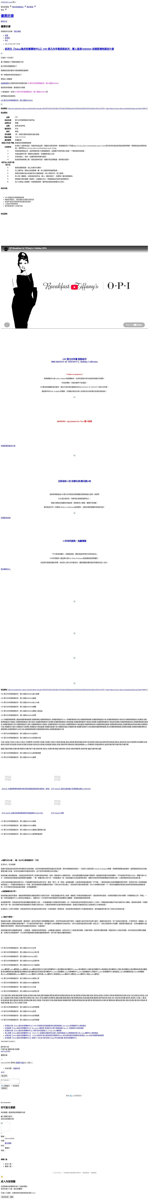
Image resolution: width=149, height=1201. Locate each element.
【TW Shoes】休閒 (57, 813)
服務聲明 (93, 1172)
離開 (11, 1197)
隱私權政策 (86, 1172)
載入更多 (4, 1076)
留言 (22, 1063)
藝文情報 (17, 31)
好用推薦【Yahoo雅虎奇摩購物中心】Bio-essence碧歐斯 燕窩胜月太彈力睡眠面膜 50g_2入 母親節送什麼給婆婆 (44, 1028)
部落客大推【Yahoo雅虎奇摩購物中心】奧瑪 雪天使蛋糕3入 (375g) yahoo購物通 (33, 1030)
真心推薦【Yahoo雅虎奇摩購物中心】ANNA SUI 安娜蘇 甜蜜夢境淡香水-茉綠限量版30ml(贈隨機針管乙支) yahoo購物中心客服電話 (51, 1033)
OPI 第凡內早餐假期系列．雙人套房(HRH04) (17, 100)
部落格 (7, 38)
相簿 (6, 35)
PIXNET (59, 1172)
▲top (2, 1072)
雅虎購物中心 (6, 569)
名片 (6, 40)
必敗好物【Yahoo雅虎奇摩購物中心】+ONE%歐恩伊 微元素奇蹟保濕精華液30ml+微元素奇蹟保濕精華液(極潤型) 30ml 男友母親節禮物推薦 (54, 1035)
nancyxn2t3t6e (5, 1051)
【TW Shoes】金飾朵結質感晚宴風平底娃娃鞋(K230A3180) (22, 813)
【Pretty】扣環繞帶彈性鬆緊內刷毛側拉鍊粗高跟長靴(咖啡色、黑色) (25, 789)
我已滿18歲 (5, 1197)
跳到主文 (4, 21)
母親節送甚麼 (6, 518)
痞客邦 (18, 1063)
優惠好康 (7, 16)
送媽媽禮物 (5, 83)
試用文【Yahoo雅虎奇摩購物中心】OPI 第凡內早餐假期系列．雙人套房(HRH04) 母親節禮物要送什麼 (59, 49)
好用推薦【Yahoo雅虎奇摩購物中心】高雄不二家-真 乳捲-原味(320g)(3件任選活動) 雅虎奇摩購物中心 (41, 1038)
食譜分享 (16, 1068)
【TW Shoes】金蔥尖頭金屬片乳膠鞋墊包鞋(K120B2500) (70, 789)
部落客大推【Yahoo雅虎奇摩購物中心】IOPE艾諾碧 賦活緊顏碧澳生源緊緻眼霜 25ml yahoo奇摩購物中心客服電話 (45, 1026)
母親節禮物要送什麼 (8, 446)
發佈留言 (4, 1088)
